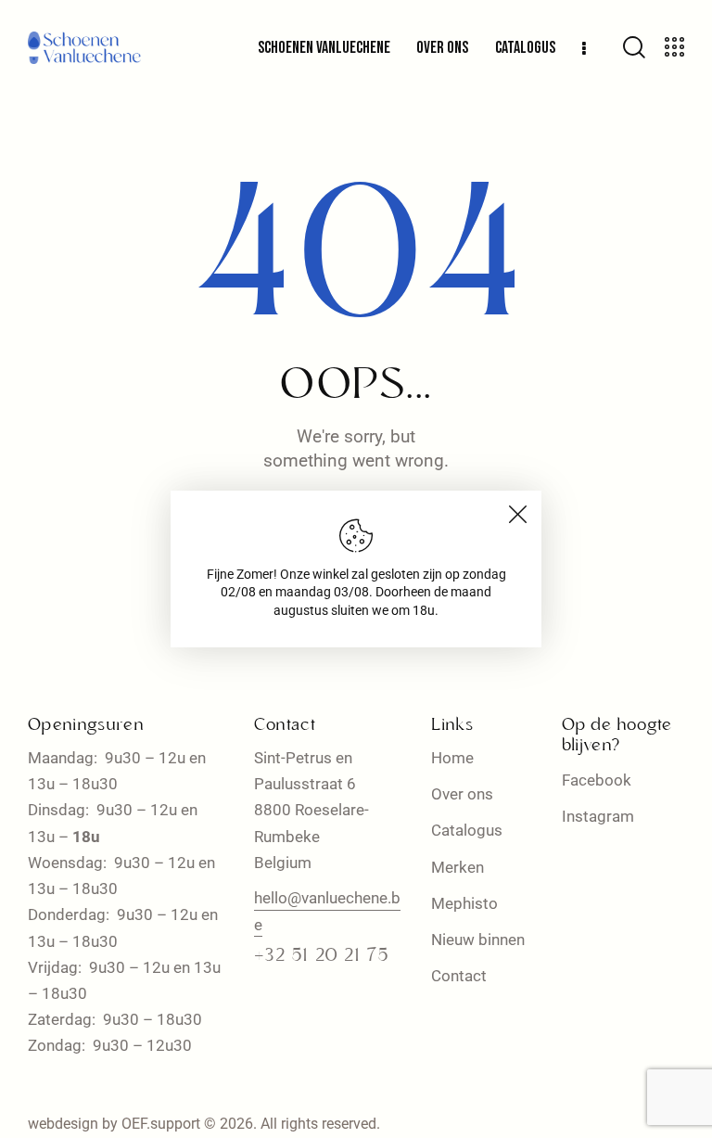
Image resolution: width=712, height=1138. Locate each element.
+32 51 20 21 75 (321, 956)
